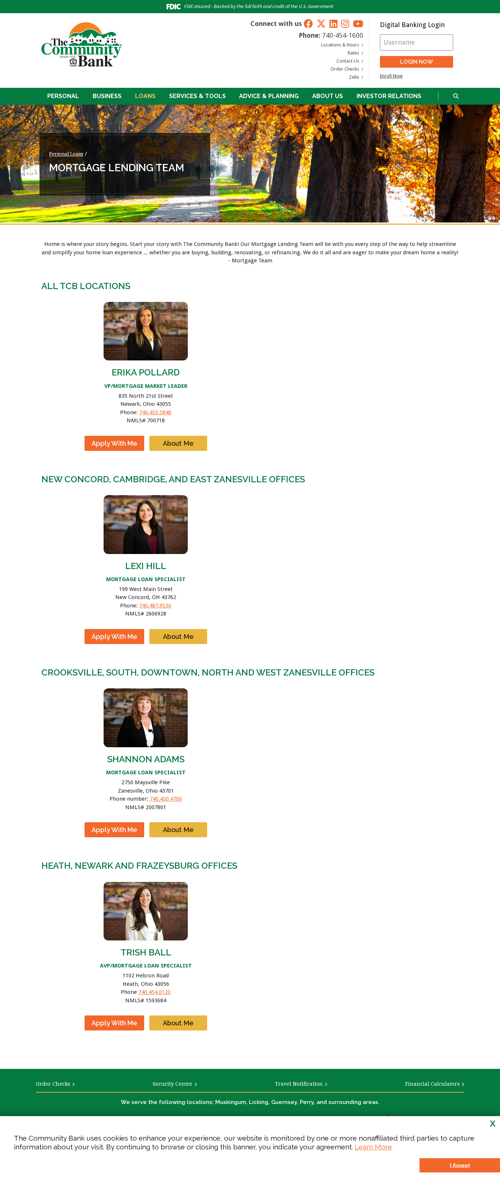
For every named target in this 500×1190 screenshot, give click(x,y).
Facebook (308, 23)
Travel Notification (299, 1084)
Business (107, 96)
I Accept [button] (460, 1165)
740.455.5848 (155, 412)
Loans (145, 96)
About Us (327, 96)
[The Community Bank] (81, 44)
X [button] (493, 1123)
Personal (63, 96)
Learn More (373, 1147)
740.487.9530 (155, 605)
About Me (178, 443)
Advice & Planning (269, 96)
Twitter (321, 23)
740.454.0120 (154, 992)
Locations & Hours (340, 45)
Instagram (345, 23)
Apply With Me (114, 443)
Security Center (173, 1084)
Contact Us (347, 61)
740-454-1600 (342, 35)
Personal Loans (66, 154)
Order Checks (345, 69)
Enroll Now (391, 76)
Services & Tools (197, 96)
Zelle (354, 77)
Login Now (416, 62)
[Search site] (456, 96)
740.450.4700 (166, 799)
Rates (353, 53)
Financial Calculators (432, 1084)
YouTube (358, 23)
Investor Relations (389, 96)
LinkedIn (333, 23)
